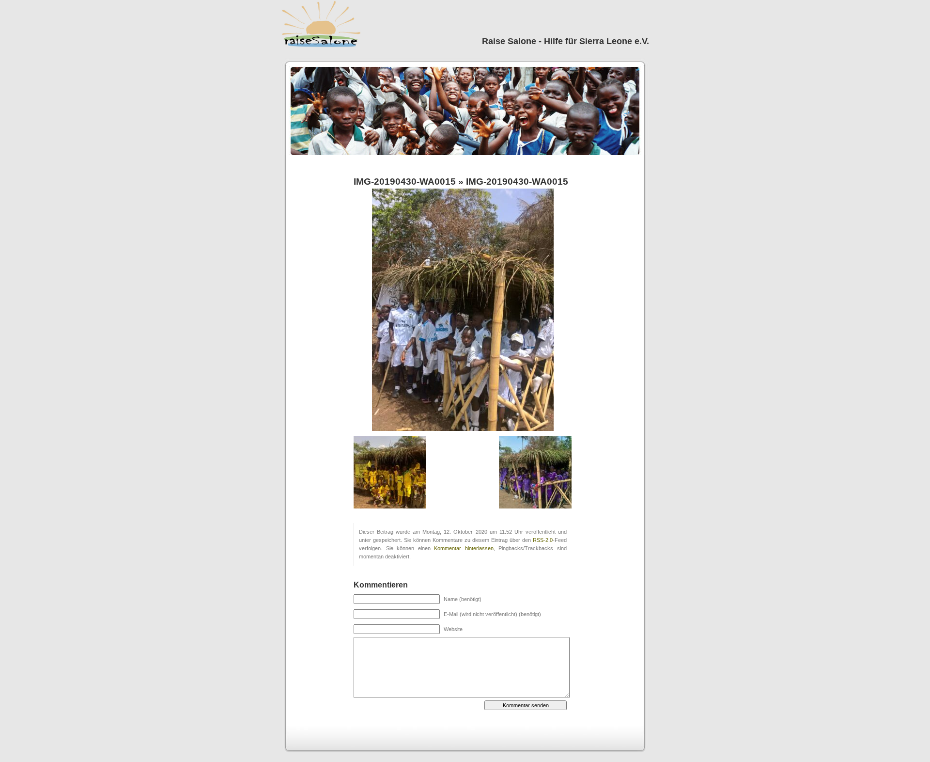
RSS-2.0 (543, 540)
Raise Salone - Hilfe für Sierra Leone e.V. (565, 41)
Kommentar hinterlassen (464, 548)
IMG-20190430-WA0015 (405, 181)
